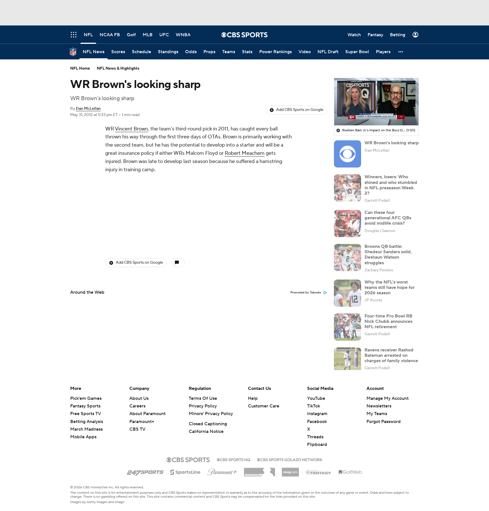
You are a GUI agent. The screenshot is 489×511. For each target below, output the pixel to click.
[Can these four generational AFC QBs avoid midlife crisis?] (347, 223)
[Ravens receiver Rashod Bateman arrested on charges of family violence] (347, 361)
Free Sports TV (85, 413)
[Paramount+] (222, 471)
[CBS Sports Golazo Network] (290, 459)
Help (253, 398)
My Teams (376, 413)
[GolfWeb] (350, 472)
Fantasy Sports (85, 406)
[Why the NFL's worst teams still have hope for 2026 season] (347, 293)
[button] (401, 51)
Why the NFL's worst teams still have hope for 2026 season (389, 287)
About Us (139, 398)
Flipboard (317, 444)
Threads (315, 437)
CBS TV (137, 429)
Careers (137, 406)
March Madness (86, 429)
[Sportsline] (185, 471)
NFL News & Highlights (118, 68)
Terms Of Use (203, 398)
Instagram (317, 413)
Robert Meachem (245, 153)
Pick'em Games (86, 398)
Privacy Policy (203, 406)
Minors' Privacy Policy (211, 413)
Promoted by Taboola (305, 293)
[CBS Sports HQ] (233, 459)
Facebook (317, 421)
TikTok (313, 406)
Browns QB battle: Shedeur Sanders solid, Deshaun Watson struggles (388, 255)
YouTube (316, 398)
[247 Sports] (145, 471)
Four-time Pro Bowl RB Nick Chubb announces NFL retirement (388, 321)
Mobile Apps (83, 437)
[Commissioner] (259, 470)
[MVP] (290, 470)
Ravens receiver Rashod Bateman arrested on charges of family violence (391, 355)
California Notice (206, 431)
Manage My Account (387, 398)
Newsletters (378, 406)
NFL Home (80, 68)
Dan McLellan (88, 108)
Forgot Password (383, 421)
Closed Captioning (208, 424)
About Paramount (147, 413)
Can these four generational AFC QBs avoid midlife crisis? (387, 218)
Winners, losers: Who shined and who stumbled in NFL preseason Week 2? (390, 185)
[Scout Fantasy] (319, 472)
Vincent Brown (131, 129)
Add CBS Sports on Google (299, 109)
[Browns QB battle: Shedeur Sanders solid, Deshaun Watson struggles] (347, 257)
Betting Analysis (86, 421)
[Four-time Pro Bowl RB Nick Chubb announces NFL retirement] (347, 327)
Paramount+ (141, 421)
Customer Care (263, 406)
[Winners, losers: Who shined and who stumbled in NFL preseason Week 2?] (347, 187)
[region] (376, 102)
